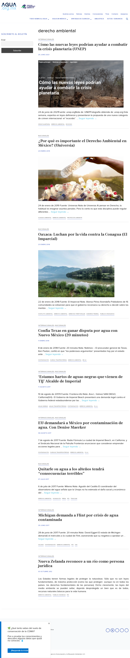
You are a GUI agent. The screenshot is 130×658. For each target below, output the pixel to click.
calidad (41, 544)
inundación (57, 498)
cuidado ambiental (44, 217)
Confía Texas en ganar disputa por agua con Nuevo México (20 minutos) (78, 333)
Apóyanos (124, 14)
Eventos (87, 14)
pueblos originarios (107, 314)
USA (76, 544)
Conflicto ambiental (45, 314)
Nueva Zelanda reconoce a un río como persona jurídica (81, 563)
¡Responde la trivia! (19, 650)
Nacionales (43, 136)
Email (3, 40)
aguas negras (43, 406)
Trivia (107, 14)
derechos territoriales (77, 314)
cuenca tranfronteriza (58, 360)
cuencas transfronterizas (59, 452)
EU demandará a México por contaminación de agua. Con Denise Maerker (80, 425)
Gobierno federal (92, 314)
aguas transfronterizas (57, 406)
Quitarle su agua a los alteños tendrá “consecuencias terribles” (71, 471)
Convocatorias (98, 14)
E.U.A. (96, 406)
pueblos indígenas (59, 595)
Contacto (115, 14)
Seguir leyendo (88, 118)
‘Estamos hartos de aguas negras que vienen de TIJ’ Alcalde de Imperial (80, 379)
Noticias (79, 14)
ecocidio (69, 124)
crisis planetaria (44, 124)
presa (64, 498)
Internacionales (46, 39)
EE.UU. (85, 360)
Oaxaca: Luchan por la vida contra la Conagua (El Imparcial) (82, 236)
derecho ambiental (58, 124)
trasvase (74, 498)
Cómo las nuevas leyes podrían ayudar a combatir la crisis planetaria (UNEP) (83, 46)
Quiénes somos (68, 14)
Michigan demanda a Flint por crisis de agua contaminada (78, 517)
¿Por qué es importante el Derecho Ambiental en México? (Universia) (82, 143)
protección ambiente (74, 217)
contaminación (43, 360)
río (68, 498)
